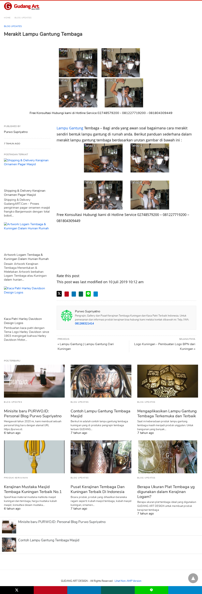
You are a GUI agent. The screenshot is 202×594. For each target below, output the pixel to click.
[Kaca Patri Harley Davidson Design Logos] (27, 300)
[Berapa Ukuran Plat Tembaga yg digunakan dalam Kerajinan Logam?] (167, 456)
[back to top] (193, 578)
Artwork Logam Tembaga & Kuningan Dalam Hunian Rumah (26, 257)
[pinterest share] (67, 294)
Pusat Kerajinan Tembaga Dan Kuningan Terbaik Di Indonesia (97, 489)
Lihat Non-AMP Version (128, 581)
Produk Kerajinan (16, 477)
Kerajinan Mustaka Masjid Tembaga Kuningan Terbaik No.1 (33, 489)
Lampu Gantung (70, 128)
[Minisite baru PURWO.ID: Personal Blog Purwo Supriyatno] (34, 381)
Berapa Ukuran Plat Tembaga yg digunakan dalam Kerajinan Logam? (166, 491)
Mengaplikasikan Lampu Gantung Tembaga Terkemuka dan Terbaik (167, 413)
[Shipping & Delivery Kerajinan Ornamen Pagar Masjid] (27, 172)
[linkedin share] (74, 294)
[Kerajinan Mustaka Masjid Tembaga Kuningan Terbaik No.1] (34, 456)
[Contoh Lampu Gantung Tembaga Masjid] (101, 381)
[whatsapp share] (81, 294)
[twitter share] (59, 294)
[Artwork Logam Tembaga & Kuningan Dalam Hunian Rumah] (27, 236)
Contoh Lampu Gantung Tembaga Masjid (100, 413)
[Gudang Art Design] (21, 6)
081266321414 (84, 323)
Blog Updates (23, 17)
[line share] (88, 294)
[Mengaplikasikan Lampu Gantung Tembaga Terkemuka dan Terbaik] (167, 381)
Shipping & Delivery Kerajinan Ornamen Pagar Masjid (24, 193)
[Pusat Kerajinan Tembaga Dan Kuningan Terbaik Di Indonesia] (101, 456)
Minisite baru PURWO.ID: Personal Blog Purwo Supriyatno (33, 413)
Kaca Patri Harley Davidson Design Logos (23, 321)
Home (7, 17)
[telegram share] (96, 294)
